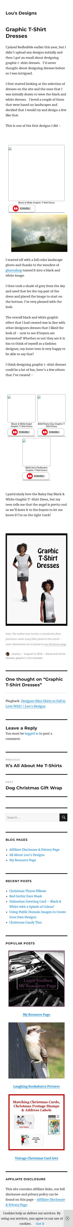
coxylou (16, 653)
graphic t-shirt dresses (29, 657)
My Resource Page (22, 860)
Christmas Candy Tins (25, 922)
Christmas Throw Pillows (27, 891)
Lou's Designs (21, 13)
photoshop (14, 270)
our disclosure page (55, 644)
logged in (32, 733)
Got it (40, 1224)
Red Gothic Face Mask (25, 896)
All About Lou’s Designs (27, 855)
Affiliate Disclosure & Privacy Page (34, 849)
